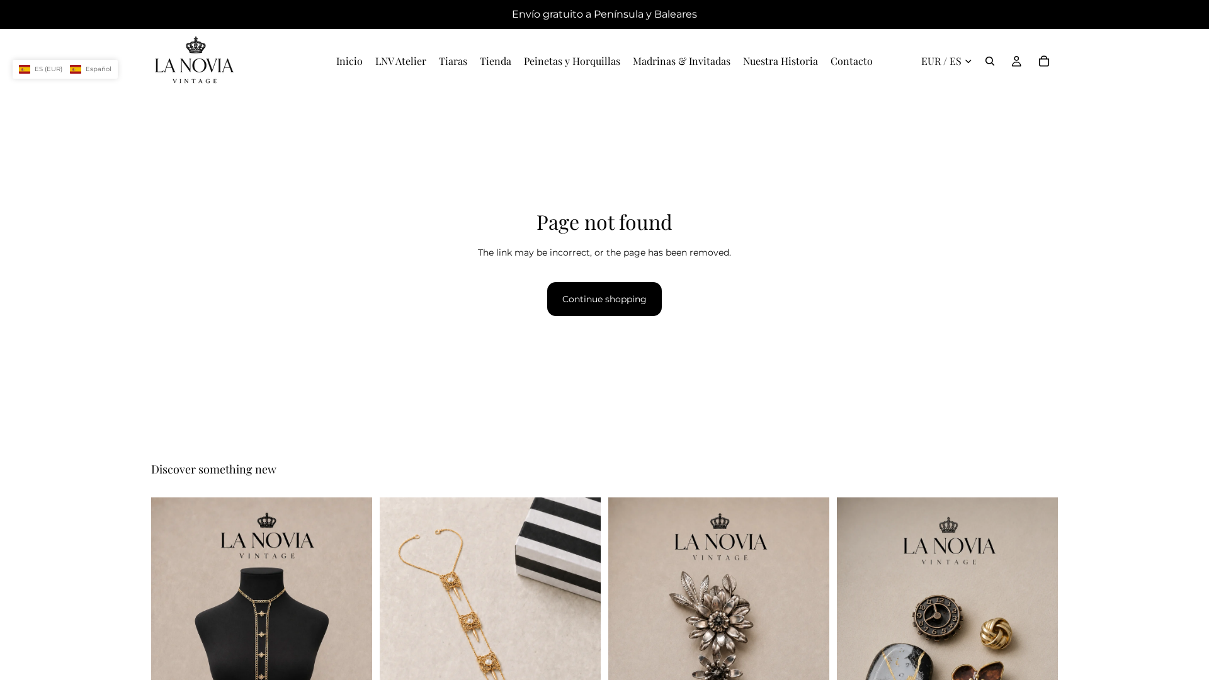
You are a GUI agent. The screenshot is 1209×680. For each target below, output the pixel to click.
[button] (65, 69)
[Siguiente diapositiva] (353, 663)
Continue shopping (604, 299)
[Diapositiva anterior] (170, 663)
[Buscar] (990, 61)
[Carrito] (1044, 61)
